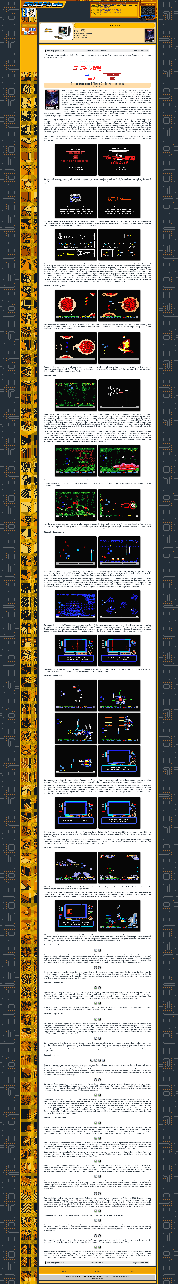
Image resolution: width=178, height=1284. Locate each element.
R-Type (79, 1200)
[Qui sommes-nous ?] (29, 62)
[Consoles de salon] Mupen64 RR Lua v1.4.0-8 (113, 4)
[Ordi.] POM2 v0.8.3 (105, 6)
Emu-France (125, 3)
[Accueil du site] (29, 37)
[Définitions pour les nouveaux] (29, 58)
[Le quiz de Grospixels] (29, 66)
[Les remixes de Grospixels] (29, 69)
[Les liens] (29, 55)
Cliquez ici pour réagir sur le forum (116, 1276)
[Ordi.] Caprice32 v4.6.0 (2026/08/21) (110, 12)
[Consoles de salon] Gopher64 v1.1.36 (110, 9)
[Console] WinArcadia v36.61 (108, 7)
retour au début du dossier (97, 51)
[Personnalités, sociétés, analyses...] (29, 44)
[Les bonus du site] (29, 47)
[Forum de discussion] (29, 51)
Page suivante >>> (140, 51)
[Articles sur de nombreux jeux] (29, 40)
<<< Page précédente (55, 51)
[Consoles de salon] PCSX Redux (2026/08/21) (113, 14)
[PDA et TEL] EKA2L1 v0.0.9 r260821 (110, 11)
